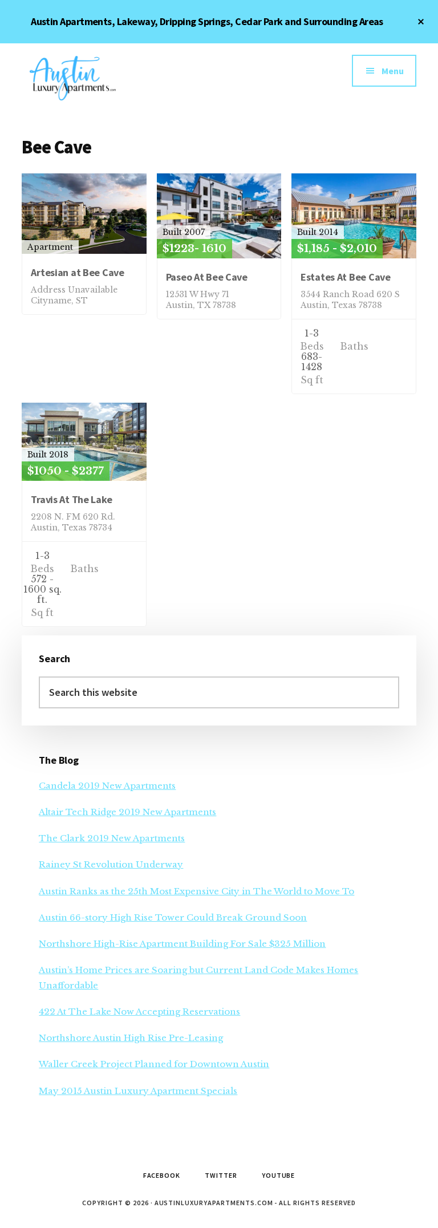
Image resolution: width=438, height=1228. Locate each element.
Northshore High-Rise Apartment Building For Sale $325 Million (182, 943)
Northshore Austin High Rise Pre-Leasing (131, 1037)
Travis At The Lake (71, 499)
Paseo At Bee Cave (207, 276)
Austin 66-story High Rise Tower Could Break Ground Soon (173, 917)
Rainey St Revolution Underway (111, 864)
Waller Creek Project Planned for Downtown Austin (154, 1064)
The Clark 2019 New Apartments (112, 838)
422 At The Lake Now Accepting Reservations (139, 1011)
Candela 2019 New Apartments (107, 785)
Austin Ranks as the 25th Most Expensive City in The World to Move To (196, 891)
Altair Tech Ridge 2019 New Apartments (127, 811)
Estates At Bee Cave (346, 276)
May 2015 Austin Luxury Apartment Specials (138, 1090)
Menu (393, 70)
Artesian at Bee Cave (77, 272)
